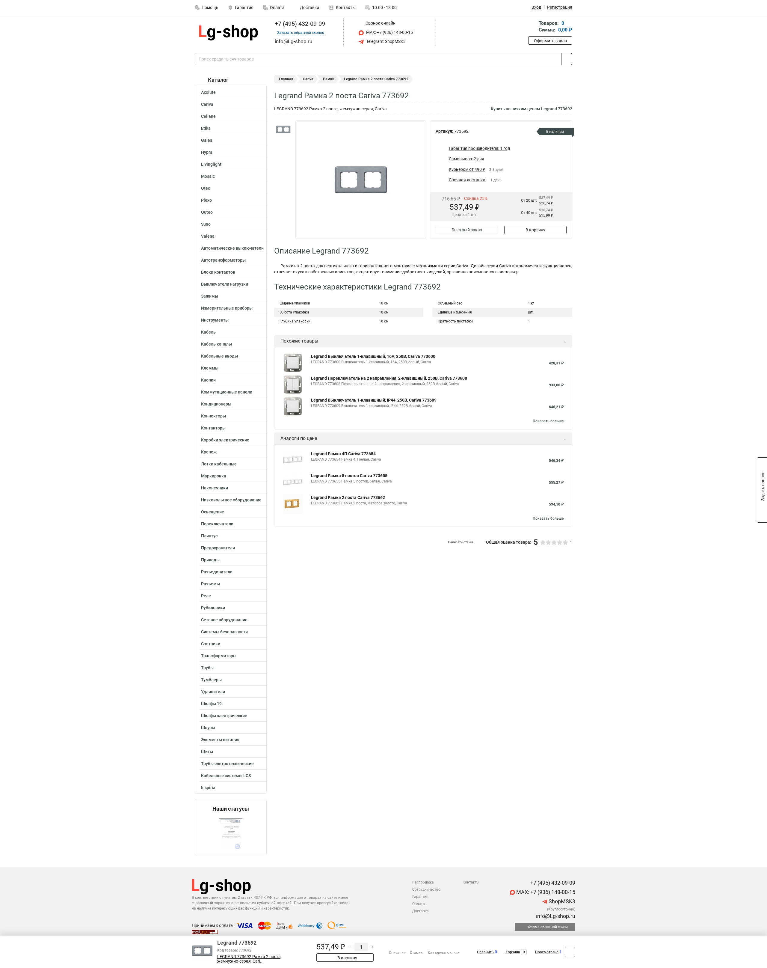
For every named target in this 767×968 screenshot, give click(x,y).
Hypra (206, 152)
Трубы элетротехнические (227, 763)
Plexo (206, 200)
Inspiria (208, 787)
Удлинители (213, 691)
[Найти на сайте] (566, 59)
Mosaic (208, 176)
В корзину (535, 229)
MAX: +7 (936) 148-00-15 (389, 32)
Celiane (208, 116)
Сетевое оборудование (224, 619)
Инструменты (215, 320)
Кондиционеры (216, 404)
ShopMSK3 (561, 901)
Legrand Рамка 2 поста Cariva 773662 (348, 497)
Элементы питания (220, 739)
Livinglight (211, 164)
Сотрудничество (426, 889)
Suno (206, 224)
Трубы (207, 667)
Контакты (346, 7)
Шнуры (208, 727)
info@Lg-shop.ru (555, 916)
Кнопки (208, 380)
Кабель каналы (216, 344)
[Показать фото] (283, 129)
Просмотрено (546, 952)
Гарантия (244, 7)
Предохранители (218, 547)
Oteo (205, 188)
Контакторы (213, 428)
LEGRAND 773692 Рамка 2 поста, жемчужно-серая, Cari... (249, 959)
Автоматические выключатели (232, 248)
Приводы (210, 559)
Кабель (208, 332)
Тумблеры (211, 679)
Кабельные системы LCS (226, 775)
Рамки (328, 79)
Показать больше (548, 421)
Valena (208, 236)
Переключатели (217, 523)
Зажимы (209, 296)
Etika (206, 128)
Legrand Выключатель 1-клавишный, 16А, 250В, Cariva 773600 (373, 356)
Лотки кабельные (219, 464)
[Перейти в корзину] (532, 27)
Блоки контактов (218, 272)
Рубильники (213, 607)
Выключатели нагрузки (224, 284)
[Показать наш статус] (230, 833)
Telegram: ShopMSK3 (385, 41)
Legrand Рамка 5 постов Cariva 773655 (349, 475)
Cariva (207, 104)
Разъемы (210, 583)
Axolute (208, 92)
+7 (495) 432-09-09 (299, 23)
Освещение (212, 511)
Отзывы (416, 953)
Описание (397, 953)
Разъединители (216, 571)
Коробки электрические (225, 440)
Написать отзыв (460, 542)
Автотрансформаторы (223, 260)
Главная (286, 79)
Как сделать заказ (443, 953)
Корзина (512, 952)
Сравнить (485, 952)
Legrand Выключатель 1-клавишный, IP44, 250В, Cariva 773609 (374, 400)
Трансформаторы (218, 655)
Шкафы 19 (211, 703)
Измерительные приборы (227, 308)
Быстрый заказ (467, 229)
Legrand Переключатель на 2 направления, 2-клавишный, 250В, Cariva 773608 (389, 378)
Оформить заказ (550, 40)
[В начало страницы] (570, 952)
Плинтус (209, 535)
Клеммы (209, 368)
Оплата (277, 7)
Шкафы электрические (224, 715)
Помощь (210, 7)
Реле (206, 595)
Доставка (309, 7)
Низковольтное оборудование (231, 499)
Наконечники (214, 487)
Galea (206, 140)
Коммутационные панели (226, 392)
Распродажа (423, 882)
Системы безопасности (224, 631)
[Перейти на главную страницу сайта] (228, 32)
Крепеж (209, 452)
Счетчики (210, 643)
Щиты (207, 751)
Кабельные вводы (219, 356)
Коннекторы (213, 416)
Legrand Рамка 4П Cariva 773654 (343, 453)
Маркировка (213, 476)
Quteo (207, 212)
